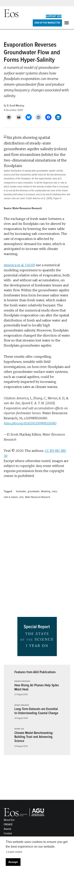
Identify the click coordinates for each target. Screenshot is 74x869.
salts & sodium (11, 497)
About (9, 820)
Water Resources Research (37, 497)
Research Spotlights (22, 681)
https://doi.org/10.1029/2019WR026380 (30, 423)
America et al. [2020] (42, 198)
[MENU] (67, 23)
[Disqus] (37, 559)
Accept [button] (13, 862)
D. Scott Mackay (15, 105)
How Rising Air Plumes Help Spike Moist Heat (36, 687)
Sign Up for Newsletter (47, 22)
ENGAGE (8, 824)
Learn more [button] (14, 852)
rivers (54, 491)
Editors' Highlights (21, 705)
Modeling (45, 491)
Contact (8, 833)
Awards (7, 829)
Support (54, 16)
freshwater (21, 491)
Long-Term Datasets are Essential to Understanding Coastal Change (36, 711)
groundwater (34, 491)
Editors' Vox (19, 729)
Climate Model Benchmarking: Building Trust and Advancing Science (33, 737)
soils (21, 497)
